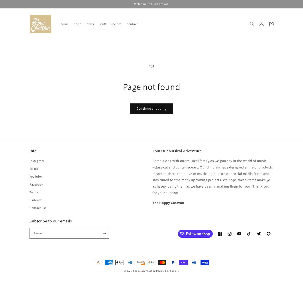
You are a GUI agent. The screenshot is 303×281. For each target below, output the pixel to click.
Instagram (37, 161)
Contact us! (38, 208)
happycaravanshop (144, 270)
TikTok (34, 169)
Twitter (35, 192)
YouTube (36, 176)
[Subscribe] (104, 233)
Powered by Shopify (167, 270)
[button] (252, 24)
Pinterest (36, 200)
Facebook (36, 184)
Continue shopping (152, 108)
